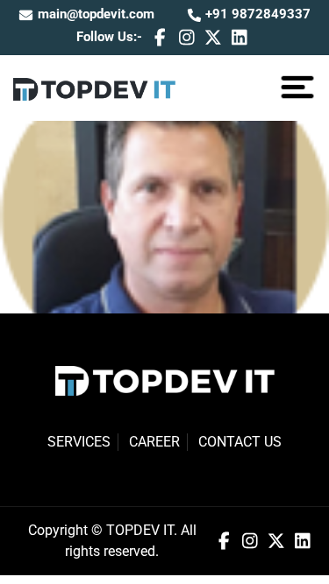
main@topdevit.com (96, 14)
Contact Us (240, 441)
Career (154, 441)
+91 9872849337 (256, 14)
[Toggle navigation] (298, 87)
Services (79, 441)
